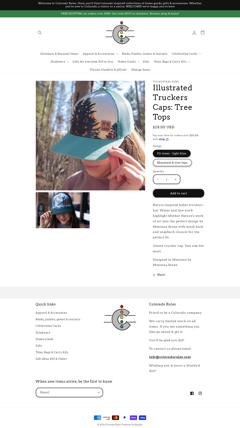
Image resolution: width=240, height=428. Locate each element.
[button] (40, 32)
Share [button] (161, 274)
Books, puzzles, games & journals (58, 319)
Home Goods (45, 339)
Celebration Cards (48, 325)
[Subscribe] (98, 392)
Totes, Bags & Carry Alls (52, 352)
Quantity (158, 171)
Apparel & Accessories (51, 312)
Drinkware (43, 332)
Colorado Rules (113, 425)
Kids (39, 345)
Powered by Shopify (132, 425)
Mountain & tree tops (172, 162)
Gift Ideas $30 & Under (51, 358)
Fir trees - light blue (171, 153)
